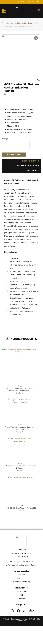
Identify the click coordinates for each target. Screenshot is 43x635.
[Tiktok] (24, 610)
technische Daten (28, 166)
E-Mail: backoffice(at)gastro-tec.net (21, 565)
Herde (29, 23)
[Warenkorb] (37, 11)
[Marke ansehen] (8, 97)
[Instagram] (12, 610)
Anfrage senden (14, 154)
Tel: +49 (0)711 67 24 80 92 (21, 562)
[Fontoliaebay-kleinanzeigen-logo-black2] (30, 610)
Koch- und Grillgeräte (18, 23)
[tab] (21, 161)
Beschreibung (30, 161)
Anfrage (5, 139)
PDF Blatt (33, 170)
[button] (27, 2)
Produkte (5, 23)
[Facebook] (18, 610)
